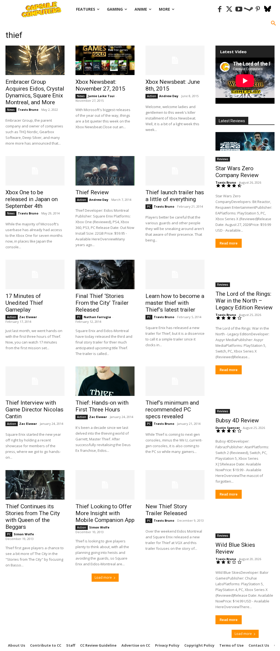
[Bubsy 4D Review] (245, 399)
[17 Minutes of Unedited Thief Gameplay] (35, 274)
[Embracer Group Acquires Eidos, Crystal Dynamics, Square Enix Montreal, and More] (35, 60)
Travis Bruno (28, 109)
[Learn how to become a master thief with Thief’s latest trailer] (175, 274)
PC (149, 206)
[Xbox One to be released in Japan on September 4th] (35, 171)
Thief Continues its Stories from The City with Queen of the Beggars (32, 516)
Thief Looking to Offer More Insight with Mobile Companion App (105, 513)
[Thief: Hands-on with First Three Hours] (105, 381)
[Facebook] (219, 9)
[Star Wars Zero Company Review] (245, 147)
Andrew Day (168, 96)
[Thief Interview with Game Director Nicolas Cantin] (35, 381)
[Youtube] (238, 9)
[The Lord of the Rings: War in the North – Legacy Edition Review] (245, 272)
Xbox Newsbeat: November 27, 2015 (100, 85)
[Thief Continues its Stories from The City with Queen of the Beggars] (35, 485)
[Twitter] (229, 9)
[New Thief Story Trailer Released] (175, 485)
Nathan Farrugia (97, 317)
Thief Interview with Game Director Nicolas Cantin (34, 409)
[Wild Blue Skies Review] (245, 523)
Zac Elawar (28, 317)
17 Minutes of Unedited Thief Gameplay (24, 303)
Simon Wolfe (24, 534)
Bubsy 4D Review (237, 420)
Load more (103, 577)
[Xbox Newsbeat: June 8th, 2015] (175, 60)
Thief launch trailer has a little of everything (174, 195)
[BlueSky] (267, 9)
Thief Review (92, 192)
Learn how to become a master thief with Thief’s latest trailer (174, 303)
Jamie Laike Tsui (101, 96)
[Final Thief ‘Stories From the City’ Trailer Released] (105, 274)
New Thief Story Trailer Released (166, 509)
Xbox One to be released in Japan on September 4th (31, 199)
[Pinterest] (258, 9)
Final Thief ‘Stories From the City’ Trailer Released (102, 303)
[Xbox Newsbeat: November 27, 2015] (105, 60)
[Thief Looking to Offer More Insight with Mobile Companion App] (105, 485)
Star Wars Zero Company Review (237, 171)
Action (151, 96)
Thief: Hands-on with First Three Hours (102, 406)
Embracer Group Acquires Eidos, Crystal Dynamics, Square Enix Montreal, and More (34, 92)
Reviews (222, 159)
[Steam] (248, 9)
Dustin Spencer (227, 428)
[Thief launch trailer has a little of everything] (175, 171)
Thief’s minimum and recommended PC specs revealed (172, 409)
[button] (273, 23)
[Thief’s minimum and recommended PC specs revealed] (175, 381)
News (11, 110)
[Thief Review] (105, 171)
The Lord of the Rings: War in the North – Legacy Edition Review (244, 301)
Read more (229, 243)
